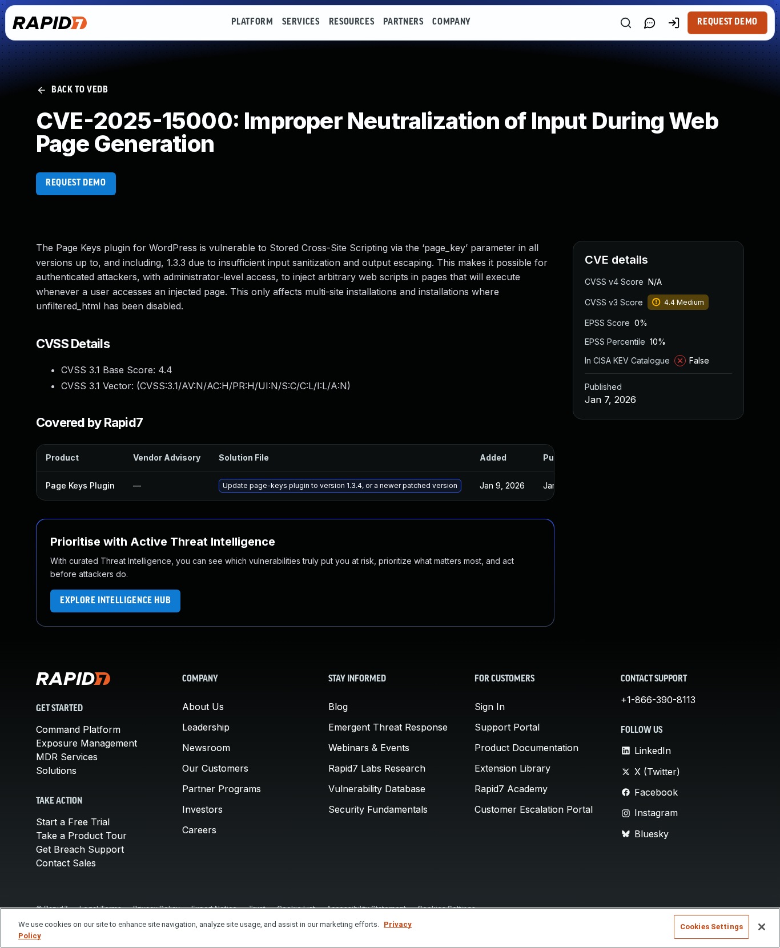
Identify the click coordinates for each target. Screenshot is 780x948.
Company (451, 22)
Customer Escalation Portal (534, 809)
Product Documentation (526, 747)
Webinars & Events (368, 747)
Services (300, 22)
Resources (352, 22)
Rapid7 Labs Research (376, 768)
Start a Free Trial (73, 822)
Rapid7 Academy (511, 788)
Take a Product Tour (81, 835)
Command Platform (78, 729)
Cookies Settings (711, 926)
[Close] (761, 926)
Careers (199, 830)
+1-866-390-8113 (658, 699)
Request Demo (727, 22)
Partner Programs (221, 788)
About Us (203, 706)
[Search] (626, 23)
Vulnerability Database (376, 788)
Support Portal (507, 727)
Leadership (206, 727)
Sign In (490, 706)
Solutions (56, 770)
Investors (202, 809)
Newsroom (206, 747)
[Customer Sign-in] (674, 23)
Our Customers (215, 768)
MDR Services (67, 757)
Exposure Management (86, 743)
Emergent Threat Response (388, 727)
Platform (252, 22)
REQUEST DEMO (76, 183)
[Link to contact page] (650, 23)
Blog (338, 706)
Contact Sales (66, 863)
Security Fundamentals (378, 809)
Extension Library (512, 768)
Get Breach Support (80, 849)
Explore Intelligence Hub (115, 601)
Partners (403, 22)
